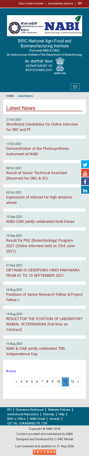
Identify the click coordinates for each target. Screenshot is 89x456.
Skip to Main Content (31, 3)
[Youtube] (85, 173)
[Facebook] (85, 181)
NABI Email (37, 418)
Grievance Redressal (30, 409)
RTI (9, 409)
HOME (10, 95)
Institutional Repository (23, 414)
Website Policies (59, 409)
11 (65, 381)
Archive (11, 371)
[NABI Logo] (44, 24)
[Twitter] (85, 164)
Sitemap (48, 414)
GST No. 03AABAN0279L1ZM (27, 423)
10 (58, 381)
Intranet (54, 418)
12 (72, 381)
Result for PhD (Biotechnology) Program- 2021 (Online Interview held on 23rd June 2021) (40, 245)
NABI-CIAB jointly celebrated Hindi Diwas (40, 221)
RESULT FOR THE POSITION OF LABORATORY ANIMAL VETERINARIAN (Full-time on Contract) (44, 324)
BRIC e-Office (16, 418)
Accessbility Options (60, 3)
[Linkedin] (85, 190)
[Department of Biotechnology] (44, 66)
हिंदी (80, 3)
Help (62, 414)
